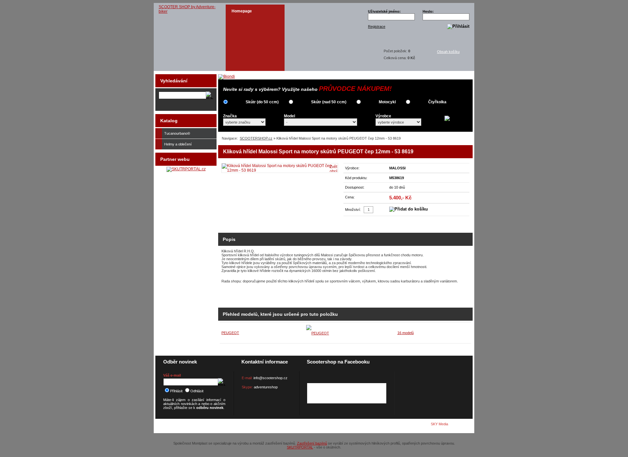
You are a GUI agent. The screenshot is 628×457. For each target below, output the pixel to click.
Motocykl (387, 102)
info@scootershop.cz (270, 378)
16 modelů (405, 333)
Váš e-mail (172, 375)
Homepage (242, 11)
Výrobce (383, 116)
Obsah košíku (448, 52)
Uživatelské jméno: (384, 11)
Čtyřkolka (437, 102)
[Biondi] (226, 76)
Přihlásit (176, 391)
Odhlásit (196, 391)
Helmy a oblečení (178, 144)
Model (289, 116)
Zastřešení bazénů (312, 443)
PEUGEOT (230, 333)
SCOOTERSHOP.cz (256, 138)
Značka (230, 116)
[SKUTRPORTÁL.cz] (186, 169)
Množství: (353, 210)
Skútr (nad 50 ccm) (328, 102)
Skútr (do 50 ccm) (262, 102)
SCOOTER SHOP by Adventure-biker (187, 9)
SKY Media (439, 424)
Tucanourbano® (177, 133)
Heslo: (428, 11)
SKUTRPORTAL (300, 447)
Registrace (376, 26)
